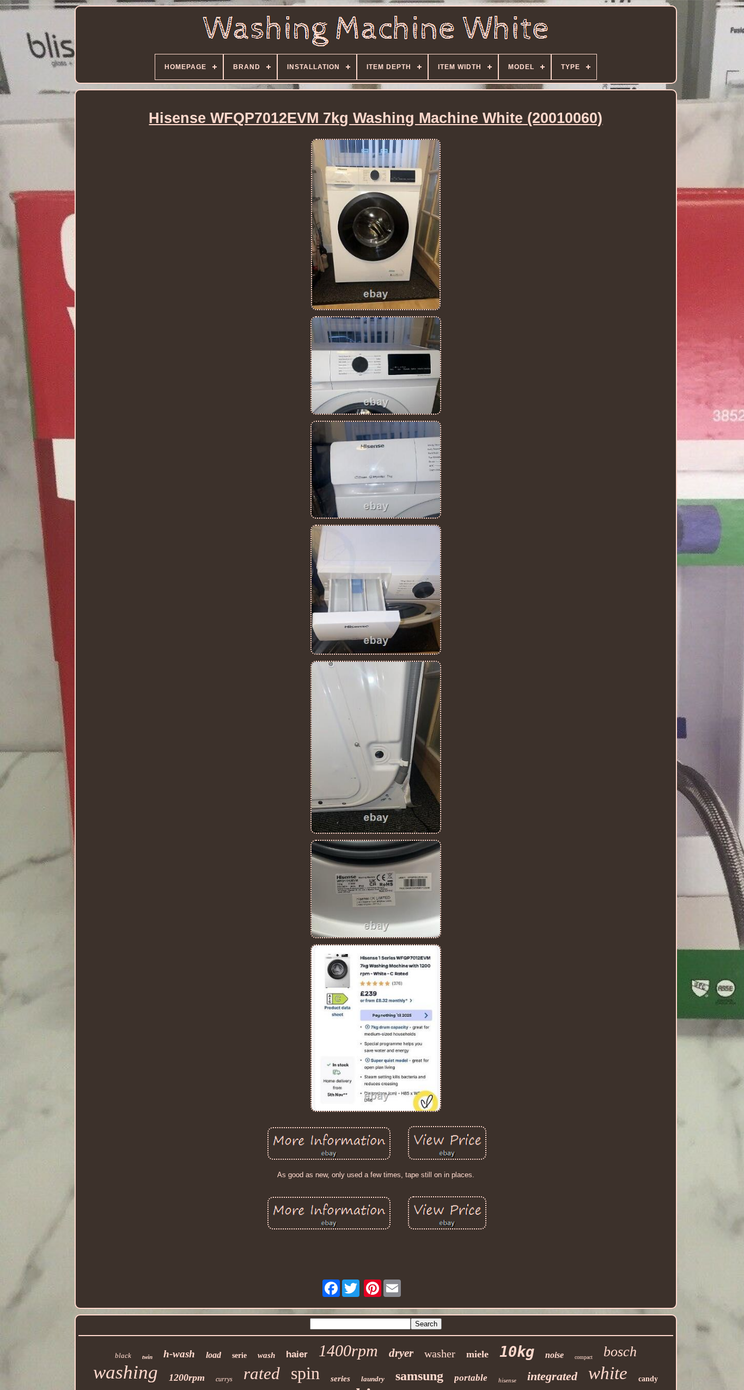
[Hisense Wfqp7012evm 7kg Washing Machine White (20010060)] (375, 225)
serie (239, 1355)
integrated (552, 1376)
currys (224, 1379)
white (607, 1373)
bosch (620, 1352)
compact (584, 1357)
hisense (507, 1380)
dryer (401, 1353)
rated (261, 1373)
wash (266, 1355)
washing (125, 1372)
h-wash (179, 1354)
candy (648, 1379)
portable (470, 1378)
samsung (419, 1376)
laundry (373, 1379)
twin (147, 1357)
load (213, 1355)
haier (297, 1354)
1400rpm (348, 1351)
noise (554, 1355)
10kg (516, 1351)
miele (477, 1354)
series (340, 1378)
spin (305, 1373)
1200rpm (187, 1377)
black (123, 1355)
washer (439, 1354)
